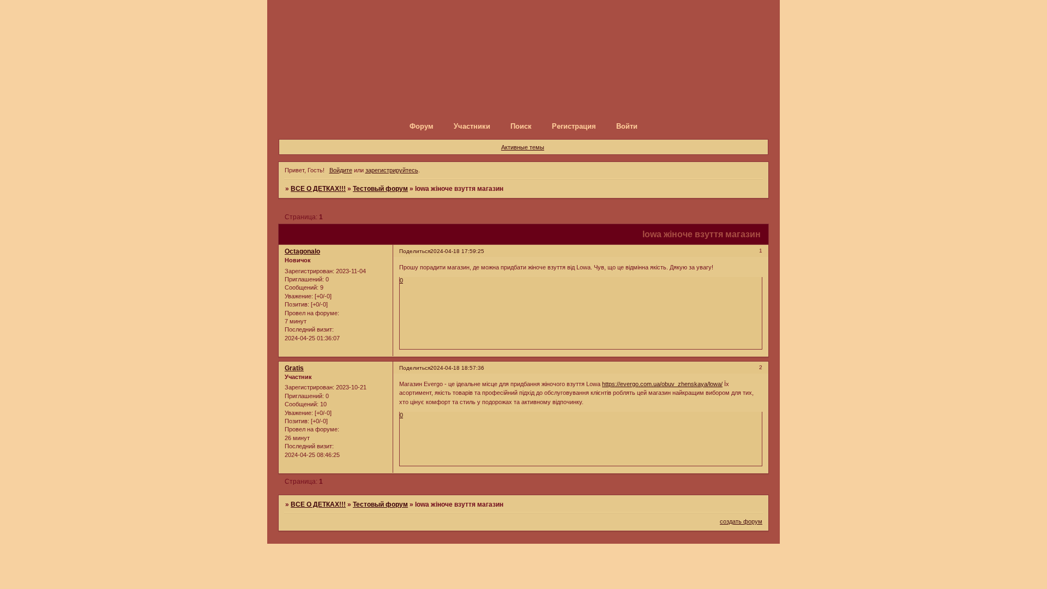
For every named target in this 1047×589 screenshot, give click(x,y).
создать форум (741, 521)
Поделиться (414, 251)
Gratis (294, 368)
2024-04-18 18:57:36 (457, 368)
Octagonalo (302, 251)
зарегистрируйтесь (391, 170)
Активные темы (522, 147)
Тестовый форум (380, 189)
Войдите (340, 170)
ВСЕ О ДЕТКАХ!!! (318, 189)
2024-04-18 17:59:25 (457, 251)
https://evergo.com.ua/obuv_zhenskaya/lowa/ (662, 384)
